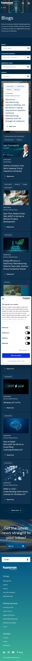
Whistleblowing (8, 596)
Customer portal (8, 607)
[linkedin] (4, 652)
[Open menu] (29, 3)
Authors (3, 72)
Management (7, 581)
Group (6, 576)
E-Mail (5, 641)
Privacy (5, 588)
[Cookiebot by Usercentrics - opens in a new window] (23, 298)
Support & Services (9, 615)
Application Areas (7, 63)
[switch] (27, 332)
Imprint (5, 585)
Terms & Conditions (9, 592)
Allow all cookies (16, 355)
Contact (5, 638)
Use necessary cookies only (16, 361)
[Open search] (23, 3)
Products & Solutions (8, 53)
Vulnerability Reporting (10, 619)
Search (3, 44)
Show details (23, 350)
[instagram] (9, 652)
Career (5, 627)
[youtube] (13, 652)
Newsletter (6, 645)
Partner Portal (7, 611)
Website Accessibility (9, 623)
